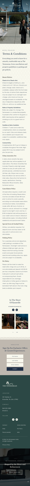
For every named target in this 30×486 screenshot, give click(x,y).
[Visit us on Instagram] (17, 310)
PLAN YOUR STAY (15, 472)
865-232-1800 (6, 408)
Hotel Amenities (21, 425)
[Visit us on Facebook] (13, 310)
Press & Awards (6, 432)
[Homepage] (15, 4)
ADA (18, 432)
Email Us (5, 410)
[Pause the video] (28, 481)
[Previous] (13, 332)
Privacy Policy (6, 444)
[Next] (17, 332)
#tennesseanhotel (15, 306)
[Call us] (26, 4)
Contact (4, 425)
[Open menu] (2, 4)
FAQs (3, 428)
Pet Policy (20, 428)
